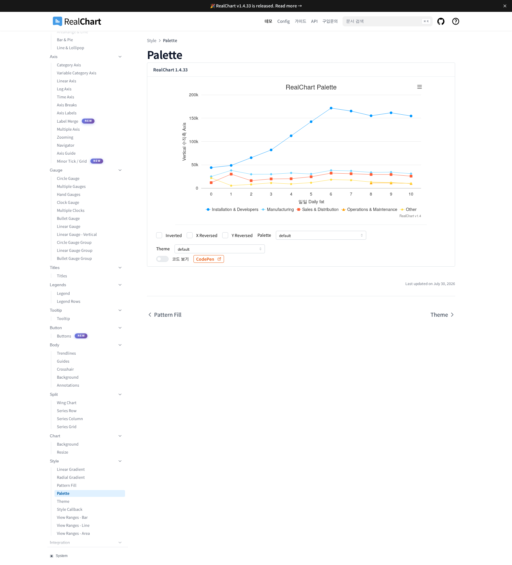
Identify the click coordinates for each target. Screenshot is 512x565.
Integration (60, 542)
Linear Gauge (68, 226)
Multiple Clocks (70, 210)
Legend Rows (68, 301)
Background (68, 377)
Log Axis (64, 89)
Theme (63, 501)
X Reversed (206, 235)
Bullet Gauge (68, 218)
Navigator (65, 145)
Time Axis (65, 97)
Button (56, 327)
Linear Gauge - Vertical (77, 234)
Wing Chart (66, 402)
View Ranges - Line (73, 525)
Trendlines (66, 353)
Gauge (56, 170)
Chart (55, 435)
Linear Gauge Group (74, 250)
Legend (63, 293)
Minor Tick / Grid (78, 161)
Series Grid (66, 426)
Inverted (174, 235)
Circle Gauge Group (74, 242)
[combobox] (321, 235)
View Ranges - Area (73, 533)
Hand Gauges (68, 194)
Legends (58, 284)
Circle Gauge (68, 178)
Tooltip (56, 310)
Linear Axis (66, 81)
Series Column (70, 418)
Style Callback (69, 509)
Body (54, 344)
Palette (63, 493)
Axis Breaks (67, 105)
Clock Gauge (68, 202)
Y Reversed (242, 235)
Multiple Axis (68, 129)
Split (54, 394)
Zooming (65, 137)
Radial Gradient (71, 477)
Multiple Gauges (71, 186)
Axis (53, 56)
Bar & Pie (65, 39)
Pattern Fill (66, 485)
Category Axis (69, 65)
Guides (63, 361)
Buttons (71, 336)
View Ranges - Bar (72, 517)
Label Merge (74, 121)
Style (54, 461)
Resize (62, 452)
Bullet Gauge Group (74, 258)
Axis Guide (66, 153)
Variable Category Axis (76, 73)
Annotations (68, 385)
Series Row (66, 410)
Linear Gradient (71, 469)
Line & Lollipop (70, 47)
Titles (55, 267)
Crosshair (65, 369)
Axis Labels (66, 113)
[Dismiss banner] (505, 6)
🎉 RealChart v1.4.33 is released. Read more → (256, 6)
